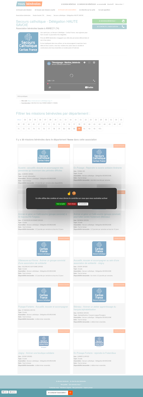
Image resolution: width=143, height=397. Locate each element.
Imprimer (13, 392)
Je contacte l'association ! (57, 393)
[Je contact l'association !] (70, 393)
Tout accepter (61, 204)
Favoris (5, 392)
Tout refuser (72, 204)
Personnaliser (83, 204)
